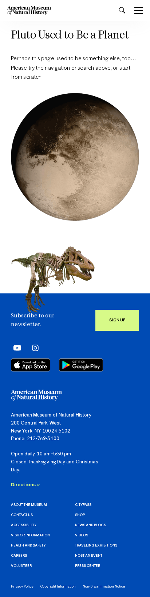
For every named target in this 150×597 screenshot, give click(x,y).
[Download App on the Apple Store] (30, 364)
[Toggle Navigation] (138, 10)
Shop (80, 515)
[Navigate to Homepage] (29, 10)
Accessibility (23, 525)
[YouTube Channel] (15, 348)
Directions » (25, 485)
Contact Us (22, 515)
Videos (81, 535)
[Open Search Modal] (122, 10)
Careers (19, 555)
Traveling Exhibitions (96, 545)
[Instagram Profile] (33, 348)
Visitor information (30, 535)
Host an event (88, 555)
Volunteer (21, 566)
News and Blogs (90, 525)
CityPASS (83, 505)
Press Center (87, 566)
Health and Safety (28, 545)
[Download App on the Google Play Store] (81, 364)
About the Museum (29, 505)
